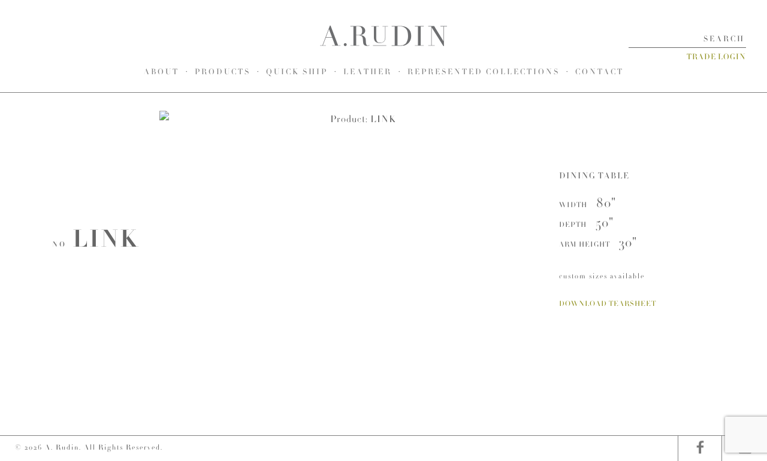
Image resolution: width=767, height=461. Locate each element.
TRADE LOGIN (716, 57)
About (161, 72)
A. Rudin (383, 36)
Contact (599, 72)
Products (222, 72)
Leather (367, 72)
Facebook (699, 448)
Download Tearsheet (607, 303)
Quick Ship (297, 72)
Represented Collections (483, 72)
